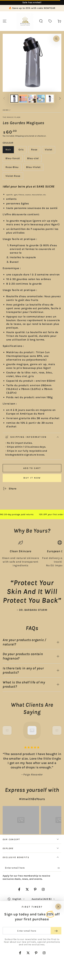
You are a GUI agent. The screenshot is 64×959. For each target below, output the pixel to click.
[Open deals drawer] (50, 21)
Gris (22, 150)
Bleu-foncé (13, 159)
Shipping (19, 136)
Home (6, 110)
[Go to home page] (25, 21)
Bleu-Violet (34, 168)
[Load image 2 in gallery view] (23, 99)
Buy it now (32, 478)
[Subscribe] (59, 868)
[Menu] (4, 21)
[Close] (58, 906)
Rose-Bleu (13, 168)
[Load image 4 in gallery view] (41, 99)
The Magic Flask (12, 117)
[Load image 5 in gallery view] (50, 99)
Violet (50, 150)
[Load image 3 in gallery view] (32, 99)
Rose (35, 150)
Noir (9, 150)
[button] (41, 21)
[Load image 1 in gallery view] (14, 99)
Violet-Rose (13, 177)
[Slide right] (60, 99)
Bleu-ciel (34, 159)
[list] (32, 553)
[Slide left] (4, 99)
